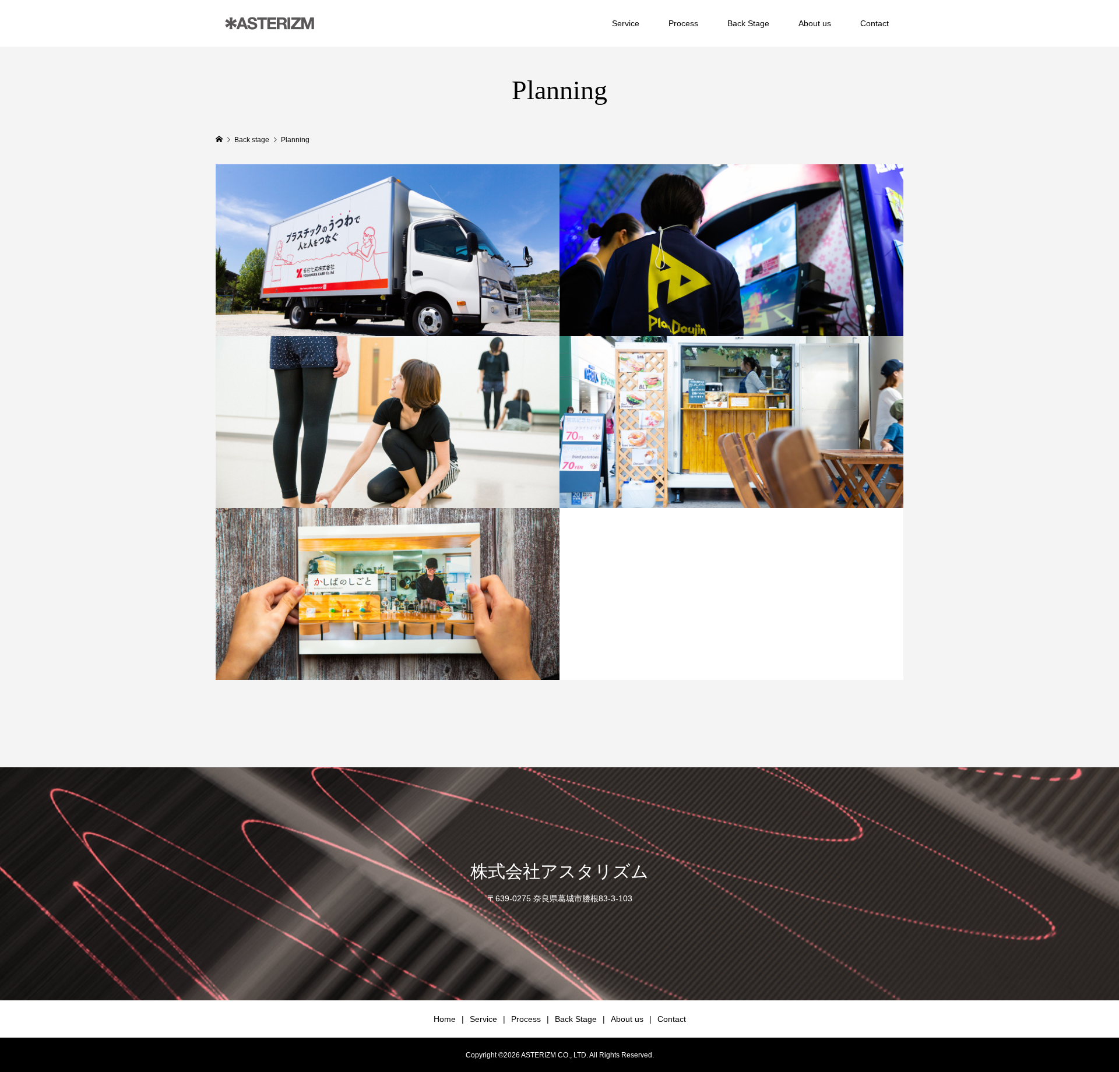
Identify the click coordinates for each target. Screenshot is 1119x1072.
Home (445, 1019)
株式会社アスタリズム (559, 871)
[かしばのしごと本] (388, 594)
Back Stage (748, 23)
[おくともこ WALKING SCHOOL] (388, 422)
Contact (874, 23)
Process (683, 23)
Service (625, 23)
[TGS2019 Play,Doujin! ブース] (731, 250)
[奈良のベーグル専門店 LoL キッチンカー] (731, 422)
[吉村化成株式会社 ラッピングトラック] (388, 250)
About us (814, 23)
